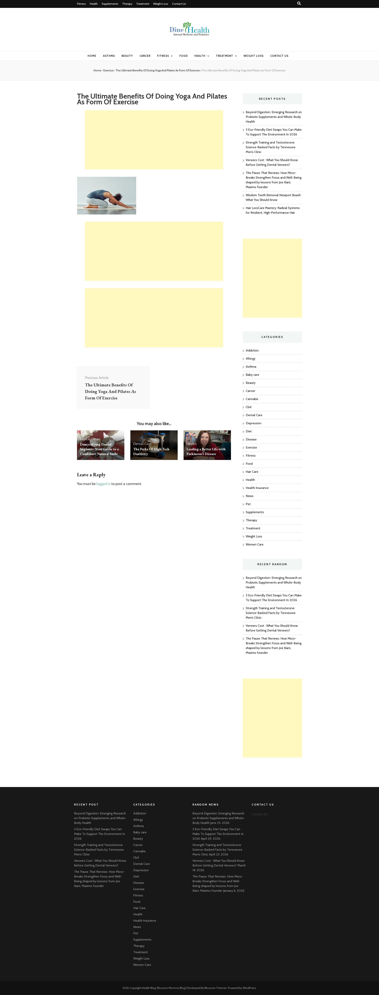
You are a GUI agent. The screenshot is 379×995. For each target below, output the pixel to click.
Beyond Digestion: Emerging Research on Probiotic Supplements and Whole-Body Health (274, 116)
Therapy (127, 4)
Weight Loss (160, 4)
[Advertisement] (154, 139)
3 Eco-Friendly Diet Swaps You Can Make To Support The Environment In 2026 (99, 833)
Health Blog (149, 988)
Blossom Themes (216, 988)
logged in (103, 484)
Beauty (127, 55)
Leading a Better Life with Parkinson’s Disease (206, 451)
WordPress (249, 988)
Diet (249, 431)
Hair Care (252, 472)
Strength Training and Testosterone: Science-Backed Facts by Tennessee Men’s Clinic (271, 147)
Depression (253, 423)
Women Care (255, 544)
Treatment (142, 4)
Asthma (109, 55)
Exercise (108, 70)
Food (183, 55)
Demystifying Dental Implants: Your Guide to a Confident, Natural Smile (99, 449)
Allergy (250, 358)
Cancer (145, 55)
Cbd (248, 407)
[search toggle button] (299, 3)
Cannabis (252, 399)
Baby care (252, 375)
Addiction (252, 350)
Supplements (110, 4)
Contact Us (179, 4)
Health (94, 4)
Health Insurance (257, 488)
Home (92, 55)
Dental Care (89, 439)
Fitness (81, 4)
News (249, 496)
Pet (248, 504)
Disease (251, 439)
